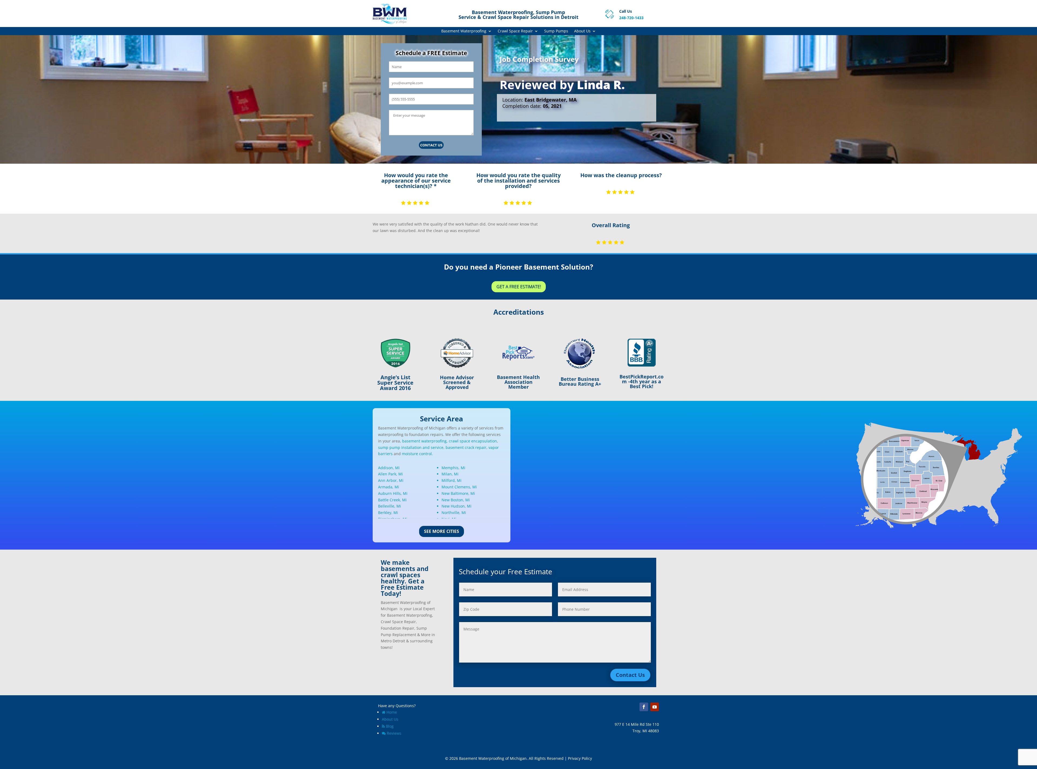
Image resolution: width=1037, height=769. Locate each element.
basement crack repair (466, 447)
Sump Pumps (556, 31)
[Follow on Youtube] (654, 707)
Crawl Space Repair (515, 31)
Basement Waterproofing (463, 31)
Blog (390, 726)
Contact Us (431, 145)
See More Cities (441, 531)
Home (391, 712)
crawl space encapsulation (473, 441)
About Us (582, 31)
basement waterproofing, (425, 441)
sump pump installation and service (410, 447)
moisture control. (417, 453)
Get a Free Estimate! (518, 287)
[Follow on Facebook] (643, 707)
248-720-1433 (631, 17)
